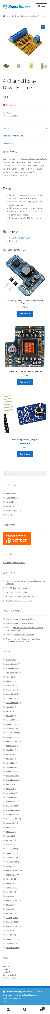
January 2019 (11, 771)
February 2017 (11, 849)
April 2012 (9, 935)
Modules (15, 16)
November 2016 (12, 862)
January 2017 (11, 853)
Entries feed (8, 972)
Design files (14, 241)
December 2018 (12, 776)
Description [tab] (8, 128)
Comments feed (9, 975)
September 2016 (12, 870)
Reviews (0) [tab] (8, 143)
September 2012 (12, 926)
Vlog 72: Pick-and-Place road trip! (19, 601)
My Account (8, 1009)
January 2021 (11, 690)
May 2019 (9, 754)
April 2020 (9, 716)
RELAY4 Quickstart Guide (20, 237)
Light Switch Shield (26, 619)
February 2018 (11, 797)
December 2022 (12, 664)
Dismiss (6, 1001)
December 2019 (12, 728)
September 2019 (12, 741)
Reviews (9, 506)
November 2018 (12, 780)
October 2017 (11, 814)
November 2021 (12, 668)
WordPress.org (9, 978)
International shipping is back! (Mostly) (22, 596)
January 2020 (11, 724)
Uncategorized (12, 510)
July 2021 (9, 677)
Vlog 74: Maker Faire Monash (17, 588)
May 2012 (9, 930)
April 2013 (9, 913)
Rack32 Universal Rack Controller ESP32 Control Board (23, 640)
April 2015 (9, 892)
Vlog (7, 515)
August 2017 (11, 823)
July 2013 (9, 905)
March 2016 (10, 887)
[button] (43, 27)
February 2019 (11, 767)
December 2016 (12, 857)
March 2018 (10, 793)
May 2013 (9, 909)
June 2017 (10, 832)
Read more (25, 454)
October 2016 (11, 866)
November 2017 (12, 810)
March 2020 (10, 720)
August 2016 (11, 874)
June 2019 (10, 750)
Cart (38, 1007)
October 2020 (11, 698)
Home (8, 16)
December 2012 (12, 922)
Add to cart (25, 313)
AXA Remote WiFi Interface (23, 634)
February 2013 (11, 918)
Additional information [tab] (13, 135)
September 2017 (12, 819)
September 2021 (12, 672)
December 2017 (12, 806)
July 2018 (9, 784)
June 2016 (10, 883)
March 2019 (10, 763)
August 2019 (11, 745)
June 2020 (10, 707)
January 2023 (11, 660)
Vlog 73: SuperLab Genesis (16, 592)
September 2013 (12, 900)
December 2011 (12, 943)
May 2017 (9, 836)
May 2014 (9, 896)
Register (6, 966)
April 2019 (9, 758)
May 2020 (9, 711)
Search (25, 1009)
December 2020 (12, 694)
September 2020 (12, 703)
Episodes (9, 493)
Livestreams (11, 497)
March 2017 (10, 844)
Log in (5, 969)
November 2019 (12, 733)
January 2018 (11, 801)
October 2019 (11, 737)
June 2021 (10, 681)
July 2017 (9, 827)
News (8, 502)
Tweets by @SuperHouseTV (14, 563)
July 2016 (9, 879)
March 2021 (10, 685)
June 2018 (10, 789)
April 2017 (9, 840)
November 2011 (12, 948)
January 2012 (11, 939)
